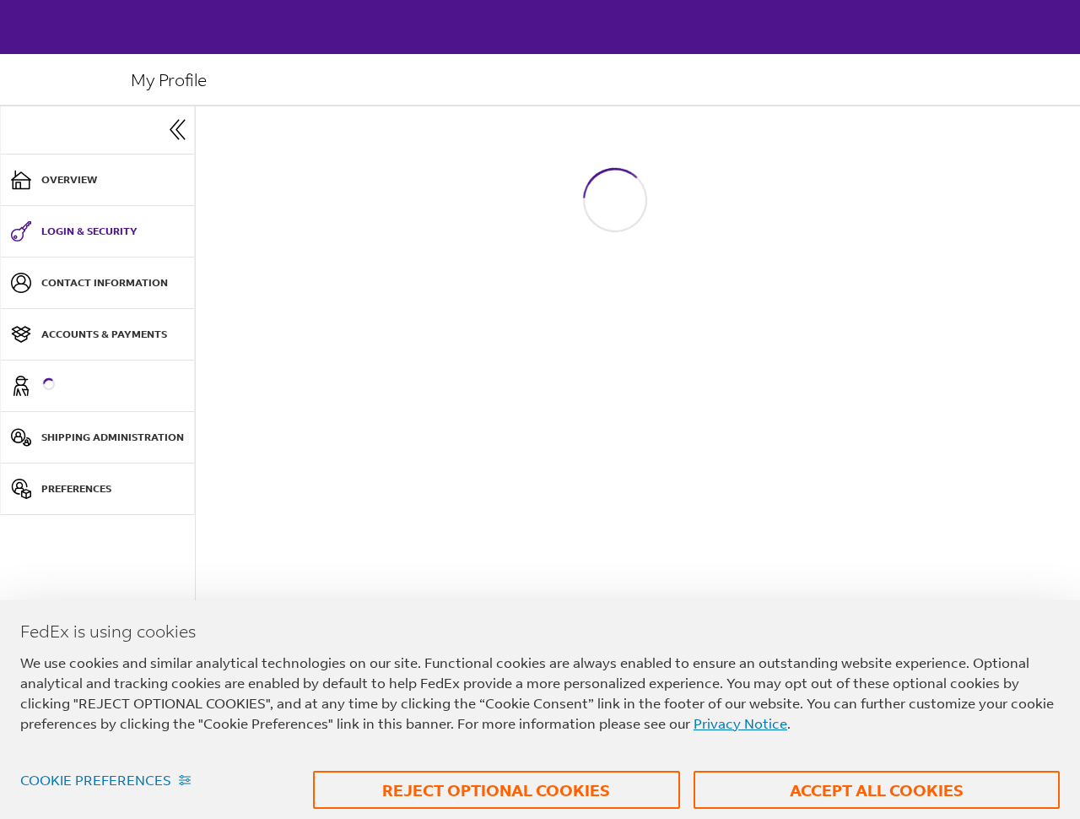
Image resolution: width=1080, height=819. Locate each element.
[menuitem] (97, 180)
